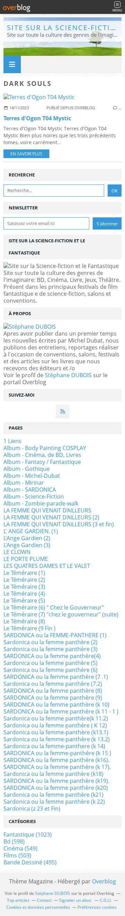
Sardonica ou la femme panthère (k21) (53, 794)
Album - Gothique (26, 469)
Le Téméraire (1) (24, 573)
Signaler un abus (75, 900)
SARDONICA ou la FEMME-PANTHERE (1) (55, 635)
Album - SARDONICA (29, 489)
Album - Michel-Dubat (31, 475)
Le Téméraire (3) (24, 586)
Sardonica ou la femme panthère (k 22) (54, 801)
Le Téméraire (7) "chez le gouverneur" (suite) (60, 614)
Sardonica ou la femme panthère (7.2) (52, 684)
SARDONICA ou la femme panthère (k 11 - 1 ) (60, 711)
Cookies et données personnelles (38, 907)
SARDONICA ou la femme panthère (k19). (56, 781)
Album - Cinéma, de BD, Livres (42, 455)
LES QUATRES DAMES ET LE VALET (46, 566)
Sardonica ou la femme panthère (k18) (53, 774)
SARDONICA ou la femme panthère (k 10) (56, 704)
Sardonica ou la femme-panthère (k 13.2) (56, 739)
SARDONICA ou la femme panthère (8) (52, 690)
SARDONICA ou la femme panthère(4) (52, 656)
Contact (44, 900)
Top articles (18, 900)
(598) (14, 841)
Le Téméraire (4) (24, 593)
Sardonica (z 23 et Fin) (31, 808)
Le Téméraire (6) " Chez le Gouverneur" (53, 607)
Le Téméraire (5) (24, 600)
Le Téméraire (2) (24, 580)
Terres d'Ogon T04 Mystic (37, 118)
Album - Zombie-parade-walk (40, 503)
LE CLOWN (17, 552)
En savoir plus (26, 154)
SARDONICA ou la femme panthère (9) (52, 697)
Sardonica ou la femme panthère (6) (50, 670)
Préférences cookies (97, 907)
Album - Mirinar (23, 482)
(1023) (27, 834)
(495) (30, 862)
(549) (20, 848)
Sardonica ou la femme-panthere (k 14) (54, 746)
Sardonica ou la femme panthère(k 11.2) (55, 718)
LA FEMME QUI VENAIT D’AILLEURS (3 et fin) (58, 524)
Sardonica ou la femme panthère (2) (50, 642)
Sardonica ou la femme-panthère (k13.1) (55, 732)
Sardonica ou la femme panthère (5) (50, 663)
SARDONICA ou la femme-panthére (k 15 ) (57, 753)
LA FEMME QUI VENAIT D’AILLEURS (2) (51, 517)
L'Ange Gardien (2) (26, 538)
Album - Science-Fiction (33, 496)
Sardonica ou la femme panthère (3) (50, 649)
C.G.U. (106, 900)
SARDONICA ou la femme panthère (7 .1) (55, 677)
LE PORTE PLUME (25, 559)
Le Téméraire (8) (24, 621)
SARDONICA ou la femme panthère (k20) (55, 788)
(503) (17, 855)
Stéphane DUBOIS (68, 375)
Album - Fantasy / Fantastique (42, 462)
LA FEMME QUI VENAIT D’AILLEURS (47, 510)
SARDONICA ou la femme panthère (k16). (56, 760)
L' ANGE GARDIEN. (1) (30, 531)
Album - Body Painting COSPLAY (44, 448)
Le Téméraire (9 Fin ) (29, 628)
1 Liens (12, 441)
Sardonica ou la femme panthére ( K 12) (55, 725)
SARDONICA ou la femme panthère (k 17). (57, 767)
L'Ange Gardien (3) (26, 545)
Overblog (104, 881)
